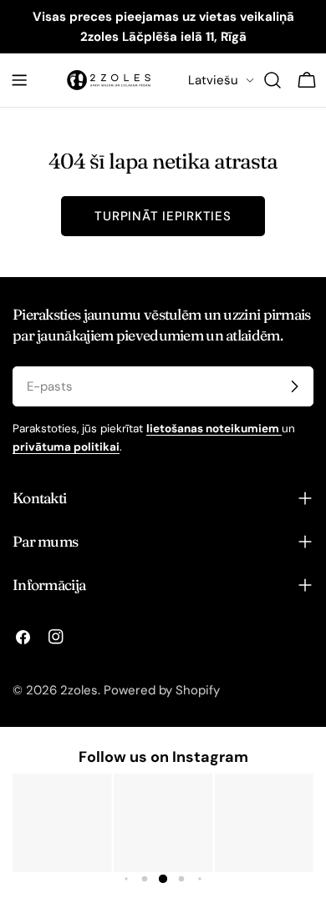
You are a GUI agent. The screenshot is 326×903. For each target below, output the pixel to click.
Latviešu (213, 80)
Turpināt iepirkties (162, 216)
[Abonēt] (294, 386)
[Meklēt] (272, 80)
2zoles (79, 690)
